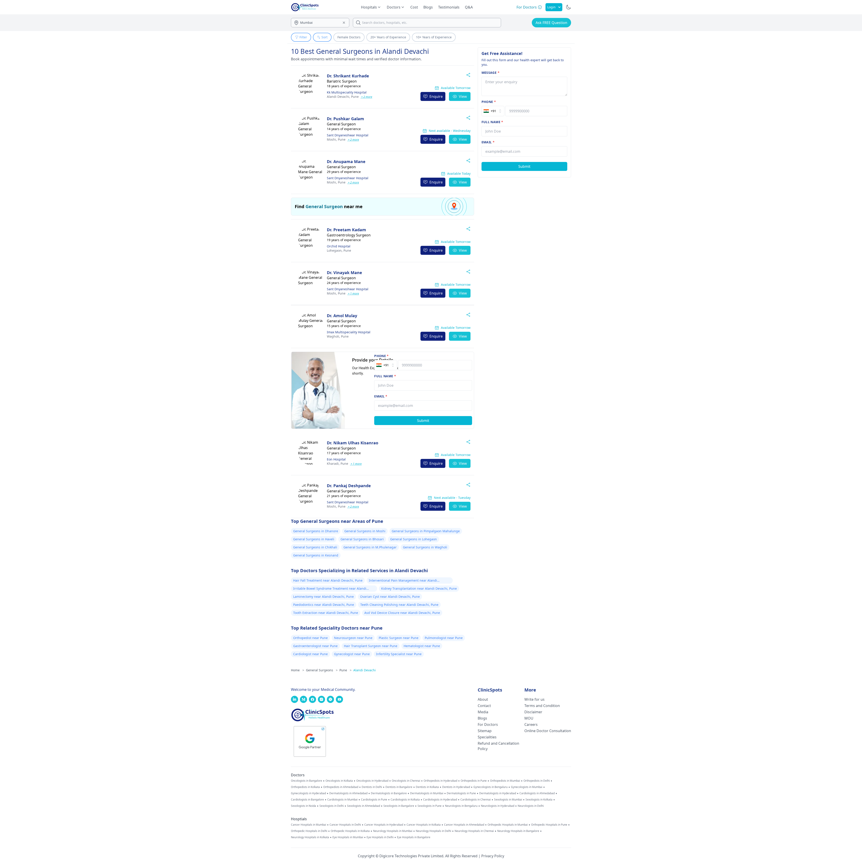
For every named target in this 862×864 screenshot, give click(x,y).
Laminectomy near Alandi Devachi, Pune (323, 596)
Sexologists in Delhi (331, 806)
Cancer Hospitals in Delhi (345, 825)
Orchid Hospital (338, 246)
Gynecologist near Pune (352, 654)
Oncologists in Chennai (406, 781)
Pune (343, 96)
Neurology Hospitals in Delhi (433, 831)
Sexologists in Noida (303, 806)
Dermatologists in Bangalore (389, 793)
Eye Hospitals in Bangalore (413, 837)
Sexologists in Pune (430, 806)
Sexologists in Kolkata (539, 799)
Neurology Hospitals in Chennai (474, 831)
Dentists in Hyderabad (456, 787)
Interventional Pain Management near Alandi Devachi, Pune (403, 581)
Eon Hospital (336, 459)
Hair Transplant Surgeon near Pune (370, 646)
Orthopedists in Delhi (536, 781)
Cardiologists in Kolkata (405, 799)
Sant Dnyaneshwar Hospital (347, 135)
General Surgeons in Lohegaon (413, 539)
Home (297, 670)
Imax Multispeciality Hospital (348, 332)
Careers (531, 724)
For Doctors (488, 724)
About (483, 699)
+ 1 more (353, 293)
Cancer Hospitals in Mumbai (308, 825)
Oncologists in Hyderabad (372, 781)
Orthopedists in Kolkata (305, 787)
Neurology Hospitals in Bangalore (518, 831)
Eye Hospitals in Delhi (380, 837)
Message (490, 72)
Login (551, 7)
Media (483, 711)
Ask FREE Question (551, 22)
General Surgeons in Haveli (313, 539)
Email (380, 396)
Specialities (487, 737)
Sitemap (485, 730)
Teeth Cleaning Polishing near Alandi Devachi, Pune (399, 604)
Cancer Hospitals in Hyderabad (383, 825)
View (463, 96)
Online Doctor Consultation (547, 730)
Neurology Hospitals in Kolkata (310, 837)
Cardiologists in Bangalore (307, 799)
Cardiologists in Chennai (475, 799)
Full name (385, 376)
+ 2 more (366, 97)
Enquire (436, 96)
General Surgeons (322, 670)
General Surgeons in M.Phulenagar (370, 547)
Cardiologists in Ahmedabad (537, 793)
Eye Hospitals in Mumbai (347, 837)
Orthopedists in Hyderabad (440, 781)
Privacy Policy (492, 855)
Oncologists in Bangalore (306, 781)
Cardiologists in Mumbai (342, 799)
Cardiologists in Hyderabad (440, 799)
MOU (528, 718)
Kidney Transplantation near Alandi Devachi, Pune (419, 588)
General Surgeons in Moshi (364, 531)
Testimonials (449, 7)
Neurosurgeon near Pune (353, 638)
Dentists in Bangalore (398, 787)
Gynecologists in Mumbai (526, 787)
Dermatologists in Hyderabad (497, 793)
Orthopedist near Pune (310, 638)
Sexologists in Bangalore (398, 806)
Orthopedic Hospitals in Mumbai (508, 825)
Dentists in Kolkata (427, 787)
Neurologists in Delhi (531, 806)
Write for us (534, 699)
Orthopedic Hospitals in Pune (549, 825)
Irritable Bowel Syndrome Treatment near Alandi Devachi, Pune (329, 589)
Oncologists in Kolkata (339, 781)
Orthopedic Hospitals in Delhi (309, 831)
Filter (303, 37)
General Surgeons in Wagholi (425, 547)
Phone (381, 356)
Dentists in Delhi (372, 787)
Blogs (428, 7)
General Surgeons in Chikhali (315, 547)
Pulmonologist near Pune (444, 638)
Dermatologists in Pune (461, 793)
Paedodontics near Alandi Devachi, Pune (323, 604)
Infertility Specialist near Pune (399, 654)
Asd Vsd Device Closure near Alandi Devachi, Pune (402, 613)
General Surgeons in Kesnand (315, 555)
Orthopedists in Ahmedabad (340, 787)
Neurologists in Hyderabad (497, 806)
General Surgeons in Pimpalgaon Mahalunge (426, 531)
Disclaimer (533, 711)
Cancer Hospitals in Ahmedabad (464, 825)
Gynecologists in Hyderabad (308, 793)
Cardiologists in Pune (374, 799)
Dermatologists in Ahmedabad (348, 793)
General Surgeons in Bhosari (362, 539)
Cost (414, 7)
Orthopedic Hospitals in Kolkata (350, 831)
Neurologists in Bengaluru (461, 806)
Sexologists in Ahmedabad (363, 806)
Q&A (469, 7)
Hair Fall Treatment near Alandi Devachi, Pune (328, 580)
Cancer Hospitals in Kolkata (424, 825)
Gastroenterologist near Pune (315, 646)
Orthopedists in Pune (474, 781)
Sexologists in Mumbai (508, 799)
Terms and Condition (542, 705)
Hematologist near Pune (422, 646)
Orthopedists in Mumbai (505, 781)
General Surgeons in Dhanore (315, 531)
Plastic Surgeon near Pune (398, 638)
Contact (484, 705)
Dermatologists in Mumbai (426, 793)
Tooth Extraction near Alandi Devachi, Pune (325, 613)
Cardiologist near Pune (310, 654)
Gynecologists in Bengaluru (490, 787)
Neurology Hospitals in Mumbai (392, 831)
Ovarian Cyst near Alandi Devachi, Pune (390, 596)
